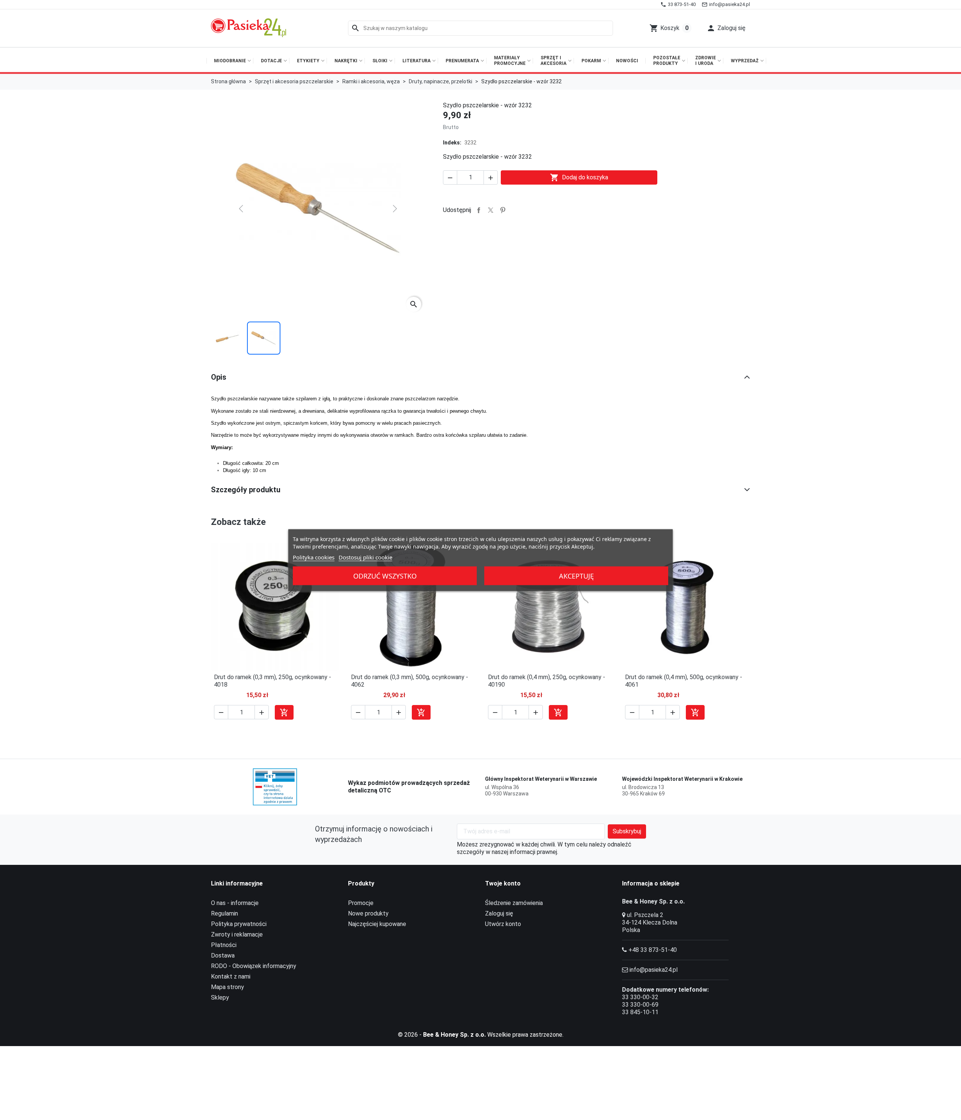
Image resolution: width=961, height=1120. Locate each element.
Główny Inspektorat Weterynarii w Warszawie (541, 779)
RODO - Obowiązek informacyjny (253, 966)
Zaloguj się (499, 913)
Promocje (361, 903)
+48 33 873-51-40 (652, 949)
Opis (218, 377)
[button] (726, 28)
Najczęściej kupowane (377, 924)
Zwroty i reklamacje (237, 934)
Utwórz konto (503, 924)
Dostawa (223, 955)
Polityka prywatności (239, 924)
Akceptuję (576, 575)
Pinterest (502, 210)
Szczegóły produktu (245, 489)
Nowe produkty (368, 913)
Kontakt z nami (230, 976)
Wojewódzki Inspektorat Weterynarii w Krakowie (682, 779)
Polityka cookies (313, 557)
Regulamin (224, 913)
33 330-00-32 (640, 997)
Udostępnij (478, 210)
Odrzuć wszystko (385, 575)
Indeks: (452, 143)
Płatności (223, 945)
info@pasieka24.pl (654, 969)
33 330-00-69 (640, 1004)
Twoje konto (503, 883)
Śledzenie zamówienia (514, 903)
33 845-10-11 (640, 1012)
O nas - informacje (235, 903)
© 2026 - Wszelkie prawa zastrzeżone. (480, 1034)
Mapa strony (227, 987)
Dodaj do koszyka (579, 177)
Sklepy (220, 997)
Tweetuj (490, 210)
